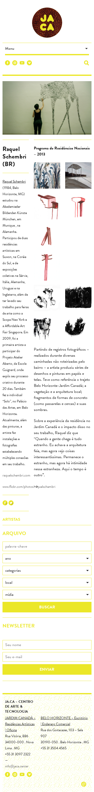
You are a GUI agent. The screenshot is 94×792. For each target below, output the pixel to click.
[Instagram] (14, 63)
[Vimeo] (29, 63)
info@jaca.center (17, 766)
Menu (9, 48)
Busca (86, 62)
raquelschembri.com (16, 475)
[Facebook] (7, 63)
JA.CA (47, 23)
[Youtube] (22, 63)
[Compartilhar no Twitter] (11, 504)
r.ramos (83, 784)
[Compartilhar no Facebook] (5, 504)
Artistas (11, 519)
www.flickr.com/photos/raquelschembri (29, 486)
